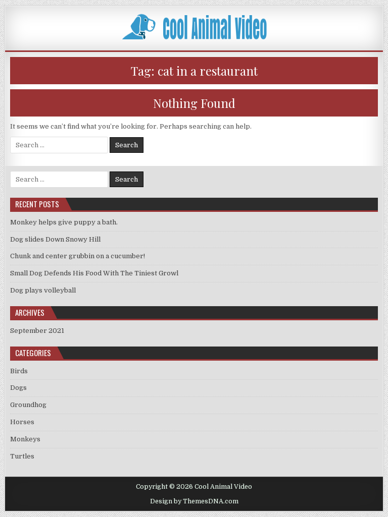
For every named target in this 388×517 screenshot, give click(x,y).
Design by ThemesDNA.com (194, 501)
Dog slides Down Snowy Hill (55, 239)
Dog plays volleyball (43, 290)
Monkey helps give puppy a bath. (64, 222)
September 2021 (37, 330)
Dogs (18, 387)
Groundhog (28, 405)
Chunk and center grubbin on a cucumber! (77, 256)
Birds (19, 371)
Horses (22, 422)
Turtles (22, 456)
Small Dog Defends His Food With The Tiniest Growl (94, 273)
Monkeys (25, 439)
